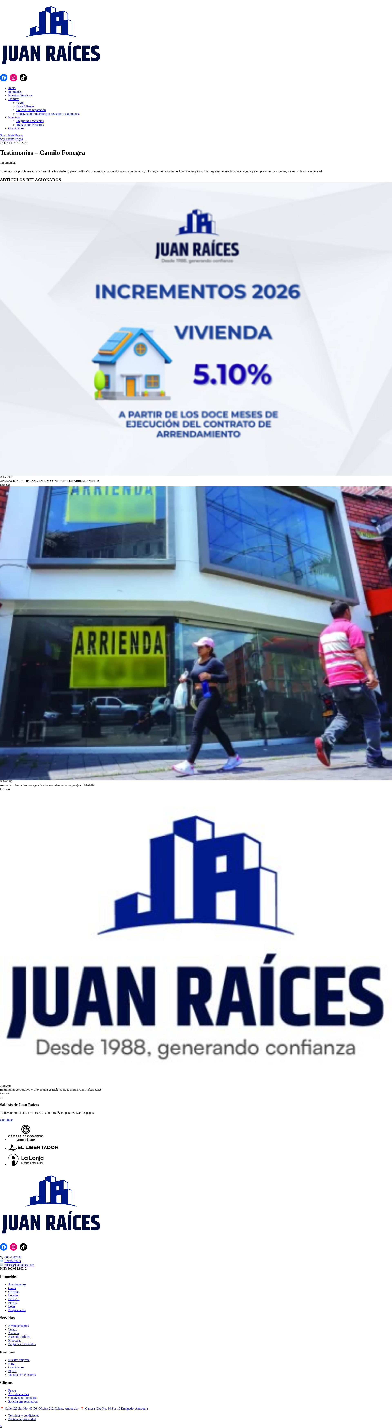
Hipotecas (14, 1340)
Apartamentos (17, 1284)
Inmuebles (14, 91)
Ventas (12, 1329)
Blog (11, 1363)
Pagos (20, 102)
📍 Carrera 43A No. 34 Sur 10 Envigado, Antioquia (114, 1408)
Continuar (6, 1119)
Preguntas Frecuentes (30, 121)
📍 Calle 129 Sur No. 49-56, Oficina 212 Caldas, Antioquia (39, 1408)
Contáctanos (16, 128)
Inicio (12, 88)
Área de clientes (18, 1394)
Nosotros (14, 117)
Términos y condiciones (23, 1415)
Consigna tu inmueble (22, 1397)
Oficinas (13, 1291)
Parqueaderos (17, 1310)
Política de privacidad (22, 1419)
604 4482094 (13, 1257)
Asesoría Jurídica (19, 1336)
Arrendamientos (18, 1325)
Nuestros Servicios (20, 95)
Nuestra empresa (19, 1360)
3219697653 (12, 1261)
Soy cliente (7, 135)
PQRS (12, 1371)
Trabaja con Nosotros (30, 124)
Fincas (12, 1302)
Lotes (11, 1306)
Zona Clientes (25, 106)
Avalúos (13, 1333)
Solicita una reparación (31, 110)
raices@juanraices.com (19, 1265)
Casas (12, 1288)
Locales (13, 1295)
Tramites (13, 99)
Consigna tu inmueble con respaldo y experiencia (48, 113)
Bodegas (13, 1299)
